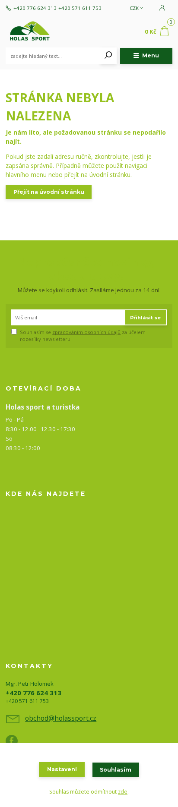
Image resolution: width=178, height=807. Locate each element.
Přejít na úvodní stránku (48, 192)
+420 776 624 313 (35, 8)
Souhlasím (115, 769)
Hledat (108, 55)
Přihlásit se (145, 318)
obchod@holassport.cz (60, 718)
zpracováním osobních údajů (86, 332)
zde (122, 791)
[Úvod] (37, 32)
